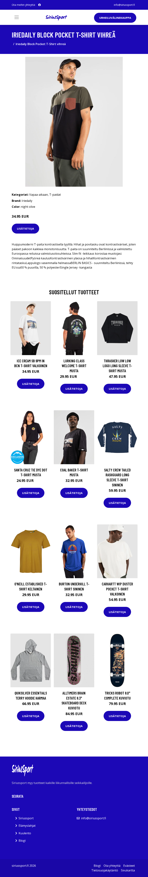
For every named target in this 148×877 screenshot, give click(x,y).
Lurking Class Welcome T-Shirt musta (74, 366)
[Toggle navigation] (16, 17)
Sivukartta (128, 870)
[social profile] (39, 4)
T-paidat (55, 195)
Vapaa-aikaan (38, 195)
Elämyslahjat (27, 826)
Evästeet (129, 866)
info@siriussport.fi (124, 4)
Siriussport (26, 818)
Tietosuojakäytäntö (104, 870)
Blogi (22, 841)
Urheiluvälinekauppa (115, 17)
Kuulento (25, 833)
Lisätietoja (25, 228)
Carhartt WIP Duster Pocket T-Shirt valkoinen (117, 589)
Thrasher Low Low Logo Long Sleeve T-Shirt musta (117, 366)
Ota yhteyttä (112, 866)
